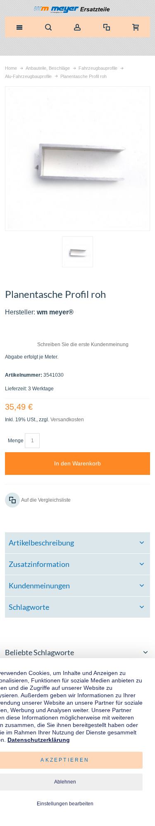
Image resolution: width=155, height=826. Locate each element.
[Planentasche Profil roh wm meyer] (77, 251)
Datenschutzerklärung (38, 739)
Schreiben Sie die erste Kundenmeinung (83, 344)
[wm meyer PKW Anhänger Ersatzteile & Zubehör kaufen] (77, 10)
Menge (16, 441)
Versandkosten (67, 419)
